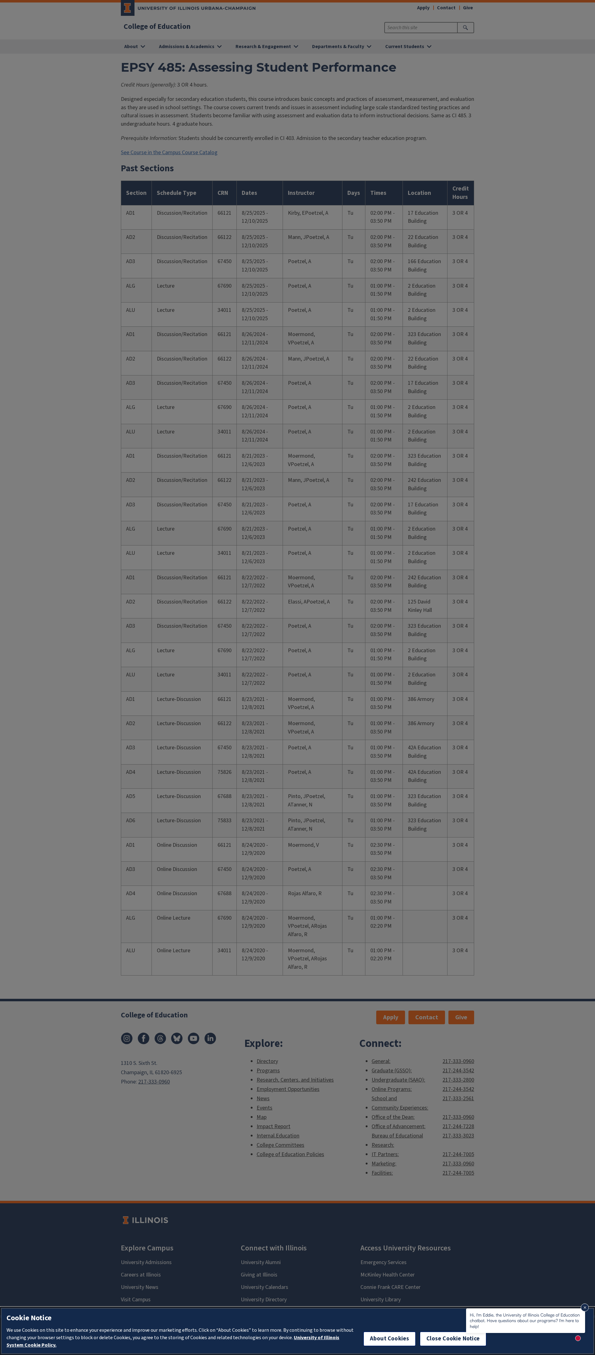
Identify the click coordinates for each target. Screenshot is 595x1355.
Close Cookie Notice (453, 1339)
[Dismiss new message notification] (585, 1307)
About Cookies (389, 1339)
